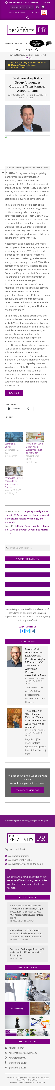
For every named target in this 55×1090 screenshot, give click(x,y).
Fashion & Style (20, 939)
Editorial (17, 958)
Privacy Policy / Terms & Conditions (33, 1078)
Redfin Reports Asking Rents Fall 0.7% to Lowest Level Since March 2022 (27, 529)
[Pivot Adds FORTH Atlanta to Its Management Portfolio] (14, 471)
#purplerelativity (17, 1057)
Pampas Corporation (37, 1082)
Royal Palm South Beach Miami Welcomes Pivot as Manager (35, 448)
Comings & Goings (10, 445)
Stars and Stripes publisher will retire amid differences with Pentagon (27, 952)
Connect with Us (27, 626)
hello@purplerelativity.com (23, 1052)
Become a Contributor (27, 790)
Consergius (27, 57)
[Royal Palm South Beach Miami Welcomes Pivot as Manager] (35, 437)
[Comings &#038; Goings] (14, 437)
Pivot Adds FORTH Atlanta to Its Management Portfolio (14, 482)
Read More (14, 392)
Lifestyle (33, 97)
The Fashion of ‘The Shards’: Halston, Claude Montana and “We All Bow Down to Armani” (35, 719)
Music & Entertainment (24, 921)
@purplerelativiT (17, 1067)
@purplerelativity (18, 1062)
